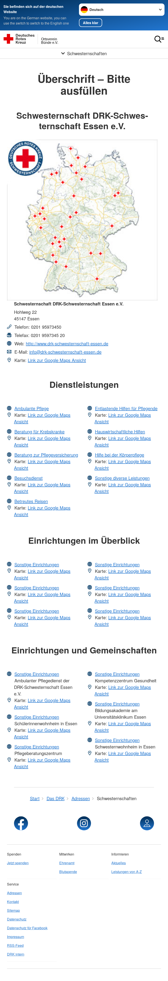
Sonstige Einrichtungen (36, 564)
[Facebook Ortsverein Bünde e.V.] (21, 823)
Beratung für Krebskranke (39, 431)
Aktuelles (118, 862)
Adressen (14, 892)
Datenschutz (16, 919)
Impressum (15, 936)
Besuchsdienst (28, 478)
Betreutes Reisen (31, 501)
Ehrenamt (66, 862)
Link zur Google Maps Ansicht (57, 360)
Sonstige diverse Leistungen (122, 478)
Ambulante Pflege (31, 408)
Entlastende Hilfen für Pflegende (126, 408)
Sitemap (13, 910)
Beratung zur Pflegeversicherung (46, 455)
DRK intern (15, 954)
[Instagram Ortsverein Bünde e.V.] (84, 823)
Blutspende (68, 871)
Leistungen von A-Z (126, 871)
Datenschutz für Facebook (27, 927)
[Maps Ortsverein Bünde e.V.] (147, 823)
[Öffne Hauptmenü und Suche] (159, 39)
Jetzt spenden (18, 862)
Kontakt (13, 901)
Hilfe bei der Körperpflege (119, 455)
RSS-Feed (15, 945)
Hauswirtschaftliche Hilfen (120, 431)
